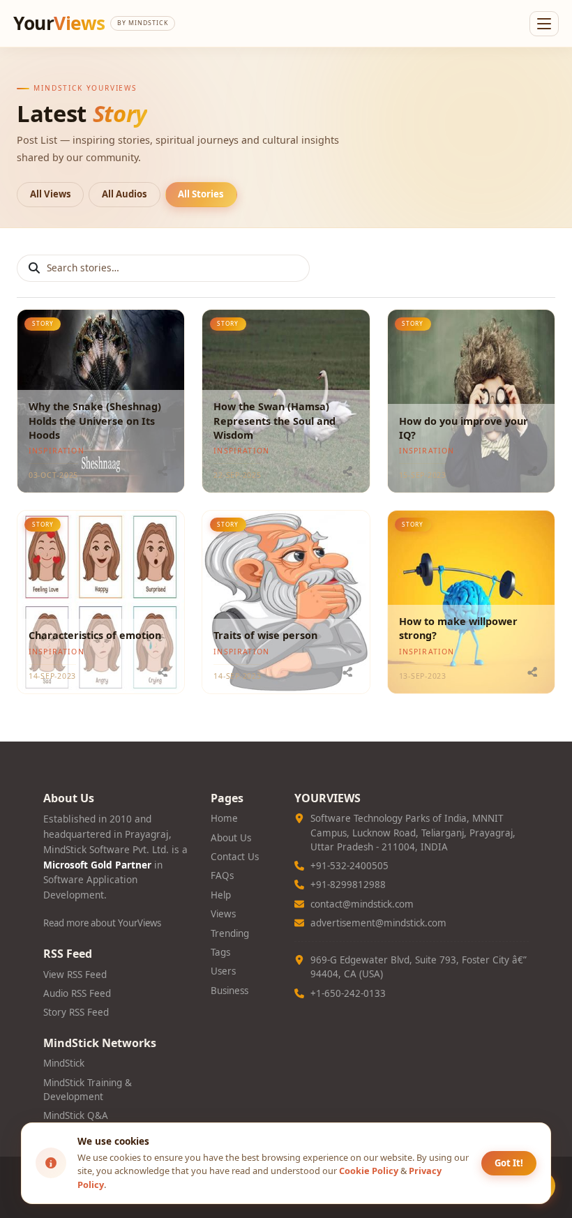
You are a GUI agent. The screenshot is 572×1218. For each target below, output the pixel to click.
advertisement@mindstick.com (378, 923)
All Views (50, 194)
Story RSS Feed (76, 1012)
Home (224, 818)
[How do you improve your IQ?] (471, 401)
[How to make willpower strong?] (471, 602)
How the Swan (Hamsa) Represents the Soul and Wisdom (274, 420)
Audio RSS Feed (77, 993)
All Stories (201, 194)
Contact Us (235, 856)
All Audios (124, 194)
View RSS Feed (75, 974)
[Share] (162, 470)
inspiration (56, 451)
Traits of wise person (265, 635)
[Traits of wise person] (285, 602)
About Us (231, 838)
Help (221, 895)
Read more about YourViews (102, 923)
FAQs (222, 875)
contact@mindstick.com (362, 904)
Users (223, 971)
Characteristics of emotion (95, 635)
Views (223, 914)
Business (229, 990)
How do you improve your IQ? (463, 428)
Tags (220, 952)
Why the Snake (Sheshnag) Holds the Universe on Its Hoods (95, 420)
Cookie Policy (368, 1170)
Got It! (509, 1163)
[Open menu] (544, 23)
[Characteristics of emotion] (100, 602)
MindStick (63, 1063)
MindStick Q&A (75, 1115)
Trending (230, 933)
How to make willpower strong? (458, 628)
